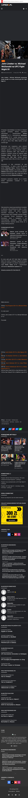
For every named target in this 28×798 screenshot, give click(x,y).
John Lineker (8, 419)
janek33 (9, 609)
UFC (3, 61)
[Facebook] (2, 429)
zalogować (8, 497)
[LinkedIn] (9, 429)
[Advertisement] (14, 26)
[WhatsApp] (20, 429)
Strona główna (11, 791)
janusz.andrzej (11, 596)
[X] (6, 429)
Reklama (18, 791)
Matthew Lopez (15, 419)
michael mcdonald (5, 421)
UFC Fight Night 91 (5, 423)
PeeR (8, 590)
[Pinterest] (13, 429)
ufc (20, 421)
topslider (17, 421)
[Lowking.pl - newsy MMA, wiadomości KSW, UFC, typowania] (7, 5)
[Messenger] (16, 429)
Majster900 (10, 603)
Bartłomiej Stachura (6, 72)
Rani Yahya (12, 421)
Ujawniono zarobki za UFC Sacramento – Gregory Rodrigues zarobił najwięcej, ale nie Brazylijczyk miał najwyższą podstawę (18, 245)
